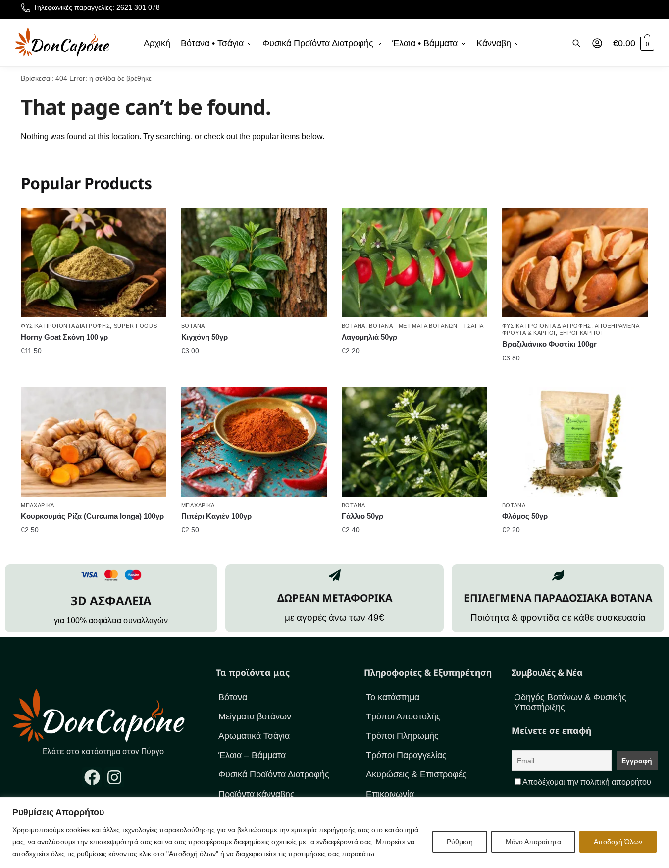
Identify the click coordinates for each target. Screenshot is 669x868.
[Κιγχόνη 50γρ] (254, 262)
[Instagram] (114, 777)
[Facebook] (92, 777)
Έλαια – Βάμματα (252, 755)
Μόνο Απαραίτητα (533, 842)
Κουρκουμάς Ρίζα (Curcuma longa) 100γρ (92, 516)
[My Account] (597, 43)
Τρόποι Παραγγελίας (406, 755)
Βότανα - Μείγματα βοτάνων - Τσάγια (426, 326)
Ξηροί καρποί (581, 333)
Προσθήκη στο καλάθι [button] (93, 370)
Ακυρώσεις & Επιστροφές (416, 774)
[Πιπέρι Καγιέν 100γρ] (254, 441)
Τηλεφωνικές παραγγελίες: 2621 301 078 (96, 7)
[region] (334, 832)
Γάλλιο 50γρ (362, 516)
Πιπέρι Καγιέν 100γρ (216, 516)
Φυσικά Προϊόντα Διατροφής (65, 326)
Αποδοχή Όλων (618, 842)
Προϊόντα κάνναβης (256, 794)
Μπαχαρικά (37, 505)
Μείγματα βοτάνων (254, 716)
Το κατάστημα (392, 697)
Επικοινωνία (390, 794)
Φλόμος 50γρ (525, 516)
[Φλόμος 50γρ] (575, 441)
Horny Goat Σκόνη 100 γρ (64, 337)
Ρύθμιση (460, 842)
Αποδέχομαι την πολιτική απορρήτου (586, 782)
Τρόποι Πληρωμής (402, 736)
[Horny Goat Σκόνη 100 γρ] (93, 262)
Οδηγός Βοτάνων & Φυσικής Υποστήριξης (570, 702)
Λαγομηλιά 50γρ (369, 337)
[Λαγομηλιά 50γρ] (414, 262)
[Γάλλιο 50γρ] (414, 441)
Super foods (135, 326)
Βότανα (193, 326)
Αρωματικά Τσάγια (254, 736)
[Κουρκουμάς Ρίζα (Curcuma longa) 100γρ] (93, 441)
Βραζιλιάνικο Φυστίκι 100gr (549, 344)
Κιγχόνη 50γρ (204, 337)
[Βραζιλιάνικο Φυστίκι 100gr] (575, 262)
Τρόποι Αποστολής (403, 716)
